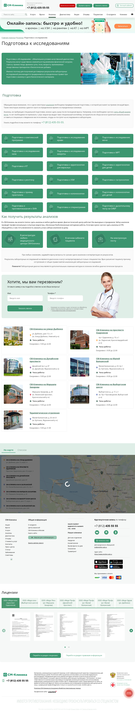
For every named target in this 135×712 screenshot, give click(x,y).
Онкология (72, 549)
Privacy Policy (75, 709)
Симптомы (9, 555)
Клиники (123, 14)
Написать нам (103, 541)
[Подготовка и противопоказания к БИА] (22, 207)
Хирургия (71, 540)
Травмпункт (72, 551)
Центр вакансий (34, 528)
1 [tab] (65, 647)
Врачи (42, 14)
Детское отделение (75, 538)
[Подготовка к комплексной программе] (22, 139)
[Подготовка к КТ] (22, 166)
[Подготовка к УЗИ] (67, 180)
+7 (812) (106, 526)
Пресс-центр (10, 547)
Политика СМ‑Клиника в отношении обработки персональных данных (57, 688)
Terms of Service (87, 709)
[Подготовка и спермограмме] (67, 207)
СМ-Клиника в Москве (36, 530)
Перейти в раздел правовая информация (84, 655)
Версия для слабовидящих (44, 537)
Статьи (7, 550)
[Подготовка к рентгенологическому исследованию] (22, 180)
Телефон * (52, 293)
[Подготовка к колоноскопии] (67, 193)
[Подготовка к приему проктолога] (22, 193)
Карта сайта (32, 533)
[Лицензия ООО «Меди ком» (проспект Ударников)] (20, 626)
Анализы (52, 14)
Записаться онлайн (67, 6)
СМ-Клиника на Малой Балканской (108, 360)
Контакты (8, 544)
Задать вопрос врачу (35, 543)
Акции (76, 14)
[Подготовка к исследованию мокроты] (67, 152)
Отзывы (86, 14)
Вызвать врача (84, 6)
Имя (9, 293)
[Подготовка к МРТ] (112, 152)
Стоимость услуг (11, 541)
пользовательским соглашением (64, 310)
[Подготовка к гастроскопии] (112, 180)
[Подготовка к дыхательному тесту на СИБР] (112, 207)
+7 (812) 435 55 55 (17, 680)
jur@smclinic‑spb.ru (100, 547)
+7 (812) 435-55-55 (38, 7)
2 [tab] (68, 647)
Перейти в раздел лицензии (45, 655)
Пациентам (98, 14)
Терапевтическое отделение (45, 413)
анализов (50, 105)
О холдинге (111, 14)
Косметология (73, 543)
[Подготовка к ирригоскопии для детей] (112, 166)
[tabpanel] (20, 626)
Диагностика (65, 14)
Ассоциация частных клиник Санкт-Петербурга (123, 684)
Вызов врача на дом (75, 546)
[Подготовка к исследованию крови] (67, 139)
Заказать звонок (101, 6)
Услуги (33, 14)
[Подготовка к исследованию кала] (22, 152)
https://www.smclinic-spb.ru (103, 554)
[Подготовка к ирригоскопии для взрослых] (67, 166)
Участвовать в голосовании (124, 679)
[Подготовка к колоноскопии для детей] (112, 193)
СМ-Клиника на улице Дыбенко (46, 329)
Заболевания (10, 552)
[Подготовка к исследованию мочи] (112, 139)
